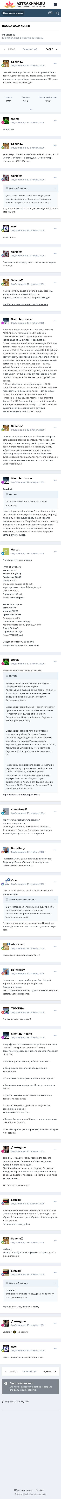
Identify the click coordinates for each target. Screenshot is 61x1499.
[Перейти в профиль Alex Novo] (6, 946)
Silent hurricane (21, 319)
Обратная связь (23, 1490)
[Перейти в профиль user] (6, 228)
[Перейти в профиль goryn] (6, 120)
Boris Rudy (18, 848)
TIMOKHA (17, 1008)
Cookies (39, 1490)
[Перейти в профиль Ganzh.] (6, 551)
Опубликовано (28, 65)
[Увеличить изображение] (14, 1332)
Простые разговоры (32, 38)
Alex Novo (17, 944)
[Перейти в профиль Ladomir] (6, 1202)
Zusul (14, 880)
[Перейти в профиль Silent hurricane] (6, 321)
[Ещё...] (55, 64)
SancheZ (10, 34)
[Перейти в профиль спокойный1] (6, 811)
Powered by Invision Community (30, 1494)
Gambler (16, 175)
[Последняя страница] (56, 49)
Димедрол (18, 1147)
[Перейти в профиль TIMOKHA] (6, 1010)
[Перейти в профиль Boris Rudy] (6, 850)
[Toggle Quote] (7, 188)
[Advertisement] (30, 1446)
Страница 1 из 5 (30, 49)
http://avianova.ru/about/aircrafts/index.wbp (25, 304)
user (14, 226)
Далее (49, 49)
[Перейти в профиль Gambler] (6, 178)
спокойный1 (19, 809)
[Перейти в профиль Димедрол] (6, 1149)
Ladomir (16, 1199)
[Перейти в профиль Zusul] (6, 882)
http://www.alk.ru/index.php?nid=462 (21, 794)
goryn (15, 118)
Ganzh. (15, 549)
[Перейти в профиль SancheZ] (6, 63)
